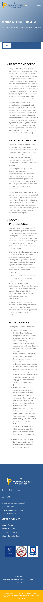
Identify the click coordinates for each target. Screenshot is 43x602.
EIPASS (22, 27)
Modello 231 (21, 583)
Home (3, 27)
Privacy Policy (18, 576)
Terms (32, 580)
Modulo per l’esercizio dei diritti (13, 580)
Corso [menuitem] (7, 45)
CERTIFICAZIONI (29, 27)
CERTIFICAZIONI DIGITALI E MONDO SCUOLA (15, 27)
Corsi (8, 27)
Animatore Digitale (38, 27)
